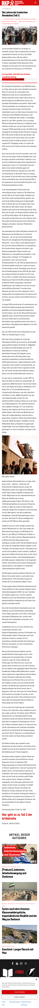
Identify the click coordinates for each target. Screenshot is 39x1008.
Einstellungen (19, 997)
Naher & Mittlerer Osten (14, 866)
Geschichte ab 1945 (9, 19)
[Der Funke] (12, 4)
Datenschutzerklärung (14, 1001)
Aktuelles (4, 866)
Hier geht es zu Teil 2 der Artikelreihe (17, 816)
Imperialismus (29, 21)
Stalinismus (13, 21)
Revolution (16, 23)
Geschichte (22, 21)
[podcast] (26, 962)
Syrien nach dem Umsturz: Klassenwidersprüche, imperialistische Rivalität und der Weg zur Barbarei (19, 914)
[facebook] (13, 962)
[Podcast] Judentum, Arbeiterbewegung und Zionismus (14, 873)
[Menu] (35, 2)
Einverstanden (19, 992)
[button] (36, 979)
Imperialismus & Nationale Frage (23, 19)
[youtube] (17, 962)
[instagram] (21, 962)
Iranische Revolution (7, 23)
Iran (34, 21)
